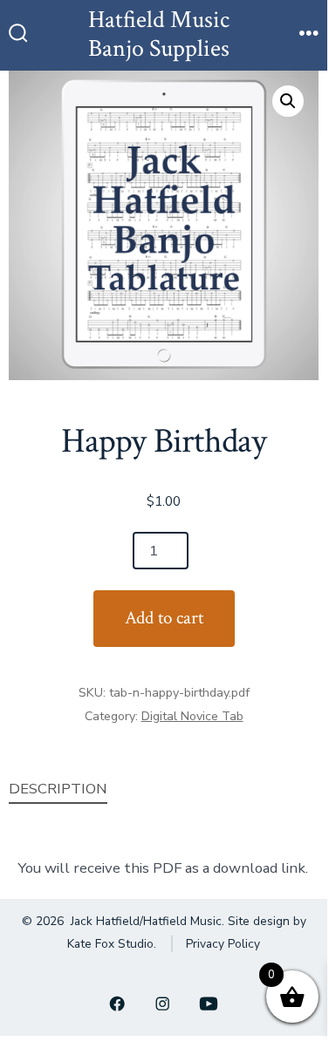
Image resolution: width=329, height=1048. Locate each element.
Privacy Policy (223, 944)
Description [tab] (58, 789)
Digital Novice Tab (192, 716)
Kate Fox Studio (110, 944)
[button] (288, 101)
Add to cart (164, 617)
